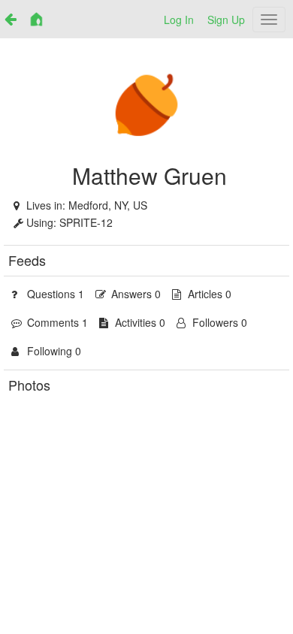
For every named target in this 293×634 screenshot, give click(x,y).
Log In (179, 19)
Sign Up (226, 19)
